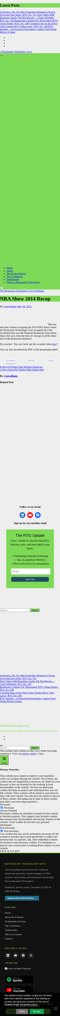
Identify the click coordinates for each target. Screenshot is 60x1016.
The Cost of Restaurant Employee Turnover (6, 484)
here (54, 344)
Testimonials (12, 279)
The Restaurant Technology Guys (17, 291)
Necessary (9, 807)
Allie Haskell (6, 421)
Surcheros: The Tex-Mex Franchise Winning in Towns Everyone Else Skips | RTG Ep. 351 (27, 677)
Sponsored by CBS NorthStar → (21, 898)
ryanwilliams (10, 306)
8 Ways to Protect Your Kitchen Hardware (21, 367)
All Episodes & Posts (15, 921)
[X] (31, 955)
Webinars (39, 291)
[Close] (1, 745)
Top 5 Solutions (14, 276)
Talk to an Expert (13, 934)
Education (11, 465)
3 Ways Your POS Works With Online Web (22, 369)
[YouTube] (15, 955)
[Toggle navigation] (1, 55)
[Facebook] (23, 955)
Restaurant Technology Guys (14, 725)
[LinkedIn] (8, 955)
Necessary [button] (5, 804)
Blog (3, 388)
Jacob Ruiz (5, 495)
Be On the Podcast (16, 273)
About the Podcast (14, 917)
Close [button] (41, 753)
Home (9, 268)
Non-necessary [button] (7, 827)
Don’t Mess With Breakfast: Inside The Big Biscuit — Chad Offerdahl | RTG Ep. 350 (27, 683)
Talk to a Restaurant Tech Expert (23, 282)
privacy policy (29, 753)
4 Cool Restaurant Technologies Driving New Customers (7, 447)
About (9, 270)
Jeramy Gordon (8, 459)
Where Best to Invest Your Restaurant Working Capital (7, 409)
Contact (9, 938)
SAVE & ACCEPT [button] (10, 851)
